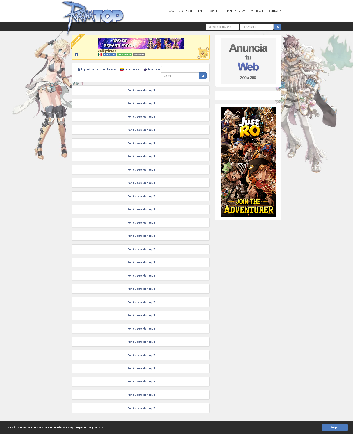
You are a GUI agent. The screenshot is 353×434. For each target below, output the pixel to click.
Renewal (152, 69)
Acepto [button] (334, 427)
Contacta (275, 11)
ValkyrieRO (107, 51)
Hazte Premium (235, 11)
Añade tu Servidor (181, 11)
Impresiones (88, 69)
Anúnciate (257, 11)
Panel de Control (209, 11)
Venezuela (131, 69)
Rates (110, 69)
